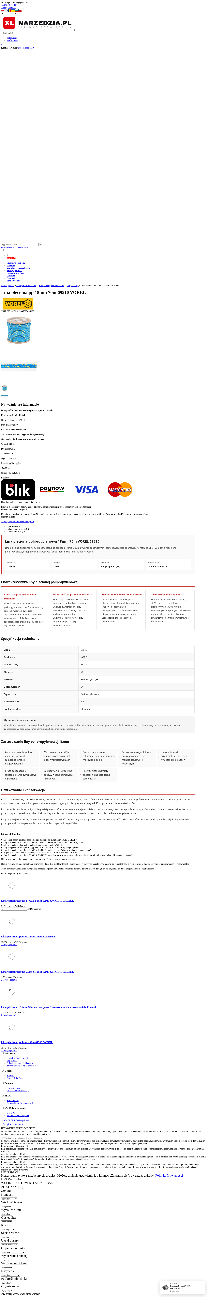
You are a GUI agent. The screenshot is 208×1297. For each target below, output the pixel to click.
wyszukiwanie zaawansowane (14, 247)
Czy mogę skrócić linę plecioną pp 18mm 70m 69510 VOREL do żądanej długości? (41, 847)
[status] (182, 1287)
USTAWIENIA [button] (11, 1179)
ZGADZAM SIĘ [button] (12, 1187)
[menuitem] (101, 258)
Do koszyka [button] (35, 909)
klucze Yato (12, 1113)
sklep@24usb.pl (8, 7)
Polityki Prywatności (169, 1175)
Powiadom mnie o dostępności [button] (14, 509)
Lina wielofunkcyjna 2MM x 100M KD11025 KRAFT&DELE (37, 971)
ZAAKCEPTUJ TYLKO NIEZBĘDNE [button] (27, 1183)
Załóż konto (12, 40)
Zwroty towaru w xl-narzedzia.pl (21, 1065)
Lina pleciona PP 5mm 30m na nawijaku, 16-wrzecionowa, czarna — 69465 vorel (48, 1007)
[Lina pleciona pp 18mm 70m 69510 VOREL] (19, 347)
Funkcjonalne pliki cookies (13, 1146)
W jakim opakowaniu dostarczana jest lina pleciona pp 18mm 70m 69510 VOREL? (41, 852)
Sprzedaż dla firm (14, 1078)
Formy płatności (14, 1088)
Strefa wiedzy (13, 1100)
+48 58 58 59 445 (9, 5)
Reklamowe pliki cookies (12, 1162)
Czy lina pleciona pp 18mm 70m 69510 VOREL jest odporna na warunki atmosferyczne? (44, 842)
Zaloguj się (12, 38)
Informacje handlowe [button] (11, 834)
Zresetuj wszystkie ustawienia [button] (20, 1294)
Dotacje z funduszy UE (17, 1058)
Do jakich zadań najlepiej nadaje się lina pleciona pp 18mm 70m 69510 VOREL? (40, 840)
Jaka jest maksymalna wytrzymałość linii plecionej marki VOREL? (33, 845)
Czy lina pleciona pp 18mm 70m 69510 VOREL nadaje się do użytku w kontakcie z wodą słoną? (47, 850)
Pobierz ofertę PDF (25, 521)
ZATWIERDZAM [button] (9, 1172)
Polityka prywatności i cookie (20, 1063)
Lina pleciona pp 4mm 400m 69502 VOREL (27, 1042)
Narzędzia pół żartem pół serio (20, 1103)
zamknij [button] (6, 1191)
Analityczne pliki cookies (12, 1154)
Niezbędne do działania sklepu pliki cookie (23, 1138)
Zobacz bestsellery (26, 48)
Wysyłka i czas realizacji (18, 1090)
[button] (3, 11)
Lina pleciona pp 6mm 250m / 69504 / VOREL (28, 936)
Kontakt (10, 1075)
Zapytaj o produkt (9, 521)
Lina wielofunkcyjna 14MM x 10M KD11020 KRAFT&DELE (37, 900)
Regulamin (12, 1060)
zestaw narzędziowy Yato (18, 1115)
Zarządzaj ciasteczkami (13, 1124)
